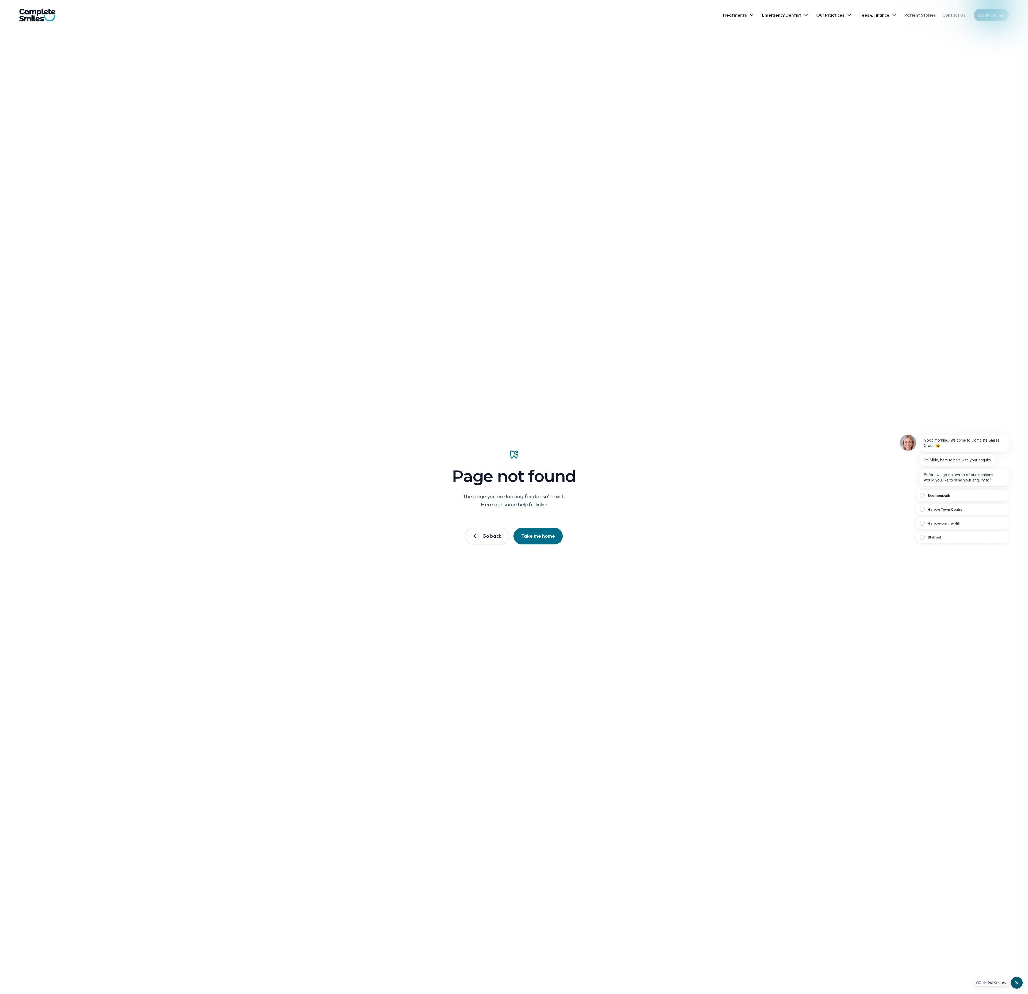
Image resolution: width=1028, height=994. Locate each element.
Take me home (538, 536)
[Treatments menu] (751, 15)
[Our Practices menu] (849, 15)
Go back (491, 536)
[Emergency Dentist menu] (806, 15)
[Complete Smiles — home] (37, 15)
